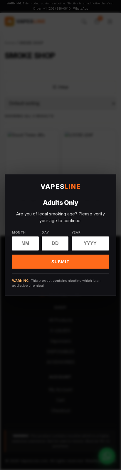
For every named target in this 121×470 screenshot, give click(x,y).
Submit (60, 261)
